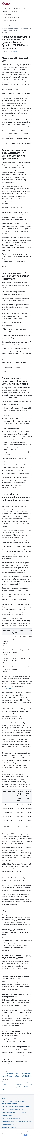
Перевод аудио (7, 8)
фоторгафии (6, 688)
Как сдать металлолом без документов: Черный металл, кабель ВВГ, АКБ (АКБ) (16, 1073)
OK (25, 1135)
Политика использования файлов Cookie (15, 1106)
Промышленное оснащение (11, 11)
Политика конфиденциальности (12, 1109)
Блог (3, 1098)
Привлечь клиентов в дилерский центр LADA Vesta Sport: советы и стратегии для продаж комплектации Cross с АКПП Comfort (17, 1084)
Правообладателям (8, 1112)
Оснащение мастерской (9, 1127)
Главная (4, 26)
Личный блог (13, 26)
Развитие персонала (9, 20)
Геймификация (19, 8)
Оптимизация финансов (10, 17)
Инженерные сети (8, 14)
